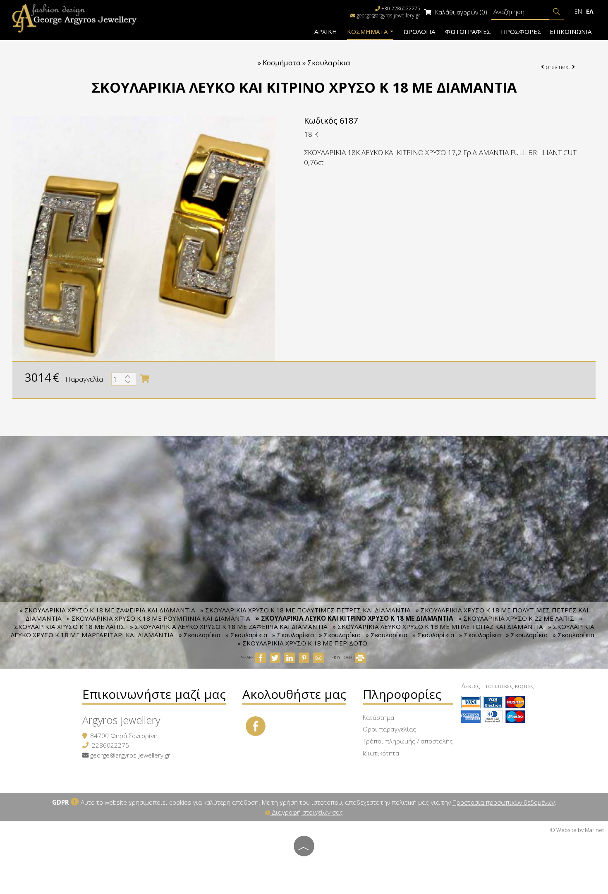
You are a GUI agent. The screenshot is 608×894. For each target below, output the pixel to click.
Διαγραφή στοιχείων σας (306, 812)
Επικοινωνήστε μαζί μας (154, 694)
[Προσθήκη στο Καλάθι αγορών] (145, 379)
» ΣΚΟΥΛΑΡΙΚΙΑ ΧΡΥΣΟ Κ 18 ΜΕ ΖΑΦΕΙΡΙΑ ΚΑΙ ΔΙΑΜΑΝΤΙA (107, 610)
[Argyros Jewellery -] (74, 17)
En (578, 11)
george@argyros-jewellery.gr (388, 15)
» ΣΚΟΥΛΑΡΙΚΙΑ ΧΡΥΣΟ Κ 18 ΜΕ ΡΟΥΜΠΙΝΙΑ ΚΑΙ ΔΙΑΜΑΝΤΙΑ (158, 618)
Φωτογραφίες (468, 31)
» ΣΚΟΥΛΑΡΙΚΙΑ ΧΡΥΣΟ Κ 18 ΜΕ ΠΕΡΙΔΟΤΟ (302, 643)
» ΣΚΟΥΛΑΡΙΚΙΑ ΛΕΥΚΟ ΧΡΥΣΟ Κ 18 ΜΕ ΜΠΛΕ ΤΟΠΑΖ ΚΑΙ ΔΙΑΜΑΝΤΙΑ (438, 626)
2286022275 (110, 745)
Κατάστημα (378, 717)
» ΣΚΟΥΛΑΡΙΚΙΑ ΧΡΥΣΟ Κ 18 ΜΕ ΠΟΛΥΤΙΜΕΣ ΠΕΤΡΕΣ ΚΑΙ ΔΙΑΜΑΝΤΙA (305, 610)
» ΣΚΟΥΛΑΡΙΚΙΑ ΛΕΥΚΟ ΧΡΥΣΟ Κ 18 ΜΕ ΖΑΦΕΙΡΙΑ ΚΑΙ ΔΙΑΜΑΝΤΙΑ (229, 626)
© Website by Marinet (577, 830)
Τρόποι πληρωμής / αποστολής (408, 741)
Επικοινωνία (570, 31)
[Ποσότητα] (123, 381)
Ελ (590, 11)
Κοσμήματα (368, 31)
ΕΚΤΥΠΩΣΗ (342, 657)
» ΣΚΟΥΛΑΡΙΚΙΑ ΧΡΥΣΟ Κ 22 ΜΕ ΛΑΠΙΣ (516, 618)
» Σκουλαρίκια (199, 635)
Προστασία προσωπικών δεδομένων (503, 802)
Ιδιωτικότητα (381, 753)
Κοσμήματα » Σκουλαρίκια (306, 62)
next (565, 67)
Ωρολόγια (419, 31)
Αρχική (325, 31)
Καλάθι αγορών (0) (460, 12)
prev (550, 67)
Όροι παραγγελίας (389, 729)
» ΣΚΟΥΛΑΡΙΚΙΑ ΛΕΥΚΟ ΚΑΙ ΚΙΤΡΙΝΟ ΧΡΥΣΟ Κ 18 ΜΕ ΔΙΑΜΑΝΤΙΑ (354, 618)
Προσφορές (521, 31)
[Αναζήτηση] (556, 12)
